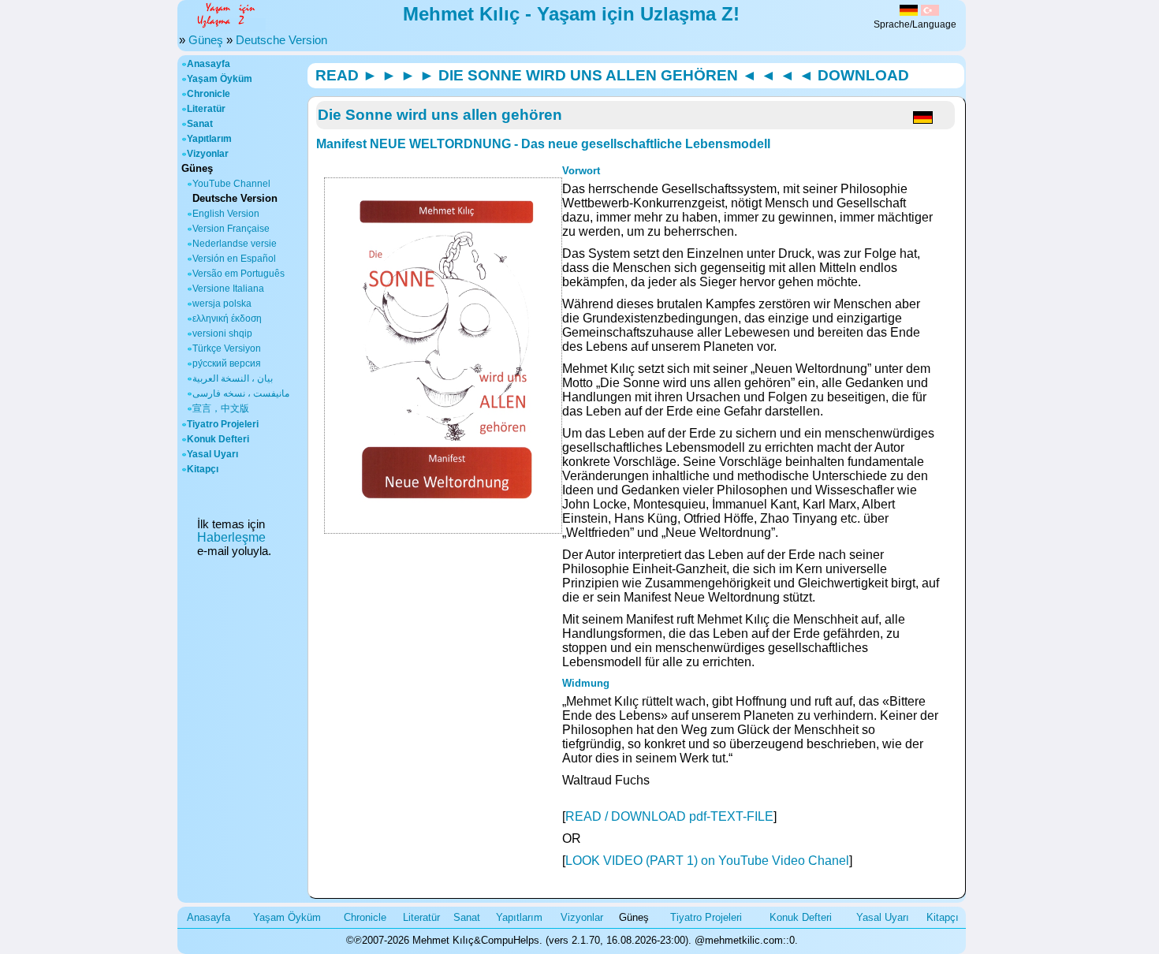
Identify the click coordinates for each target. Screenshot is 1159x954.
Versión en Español (234, 258)
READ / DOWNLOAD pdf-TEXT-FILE (669, 816)
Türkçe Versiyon (226, 348)
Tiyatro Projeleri (223, 424)
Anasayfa (208, 63)
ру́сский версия (226, 363)
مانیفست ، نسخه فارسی (240, 393)
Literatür (206, 108)
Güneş (205, 40)
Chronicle (208, 93)
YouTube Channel (231, 183)
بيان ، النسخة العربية (232, 378)
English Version (225, 213)
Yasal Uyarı (212, 454)
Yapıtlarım (209, 138)
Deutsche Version (281, 40)
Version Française (231, 228)
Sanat (200, 123)
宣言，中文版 (220, 408)
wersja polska (222, 303)
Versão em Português (238, 273)
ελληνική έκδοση (227, 318)
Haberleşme (231, 537)
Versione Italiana (228, 288)
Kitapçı (202, 469)
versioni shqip (222, 333)
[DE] (909, 11)
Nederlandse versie (234, 243)
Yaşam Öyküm (219, 78)
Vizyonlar (208, 153)
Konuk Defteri (218, 439)
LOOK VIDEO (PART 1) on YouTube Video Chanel (707, 860)
